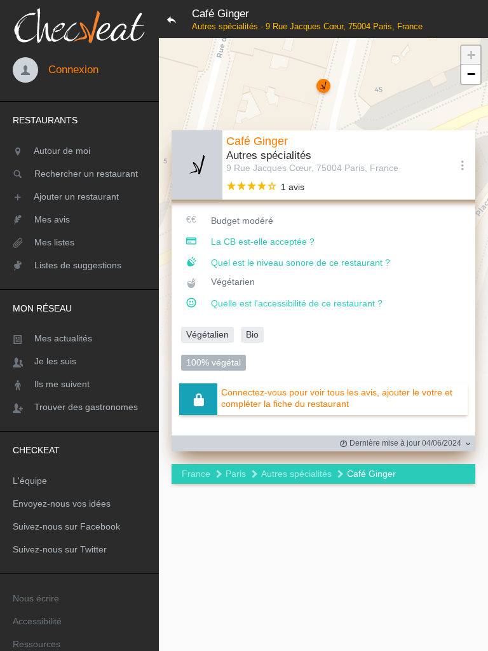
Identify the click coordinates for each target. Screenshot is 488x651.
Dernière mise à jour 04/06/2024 (404, 443)
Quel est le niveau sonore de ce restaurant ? (300, 262)
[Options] (462, 165)
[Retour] (171, 19)
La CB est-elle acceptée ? (263, 241)
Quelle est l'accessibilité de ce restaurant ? (297, 303)
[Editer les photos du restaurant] (197, 165)
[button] (323, 86)
